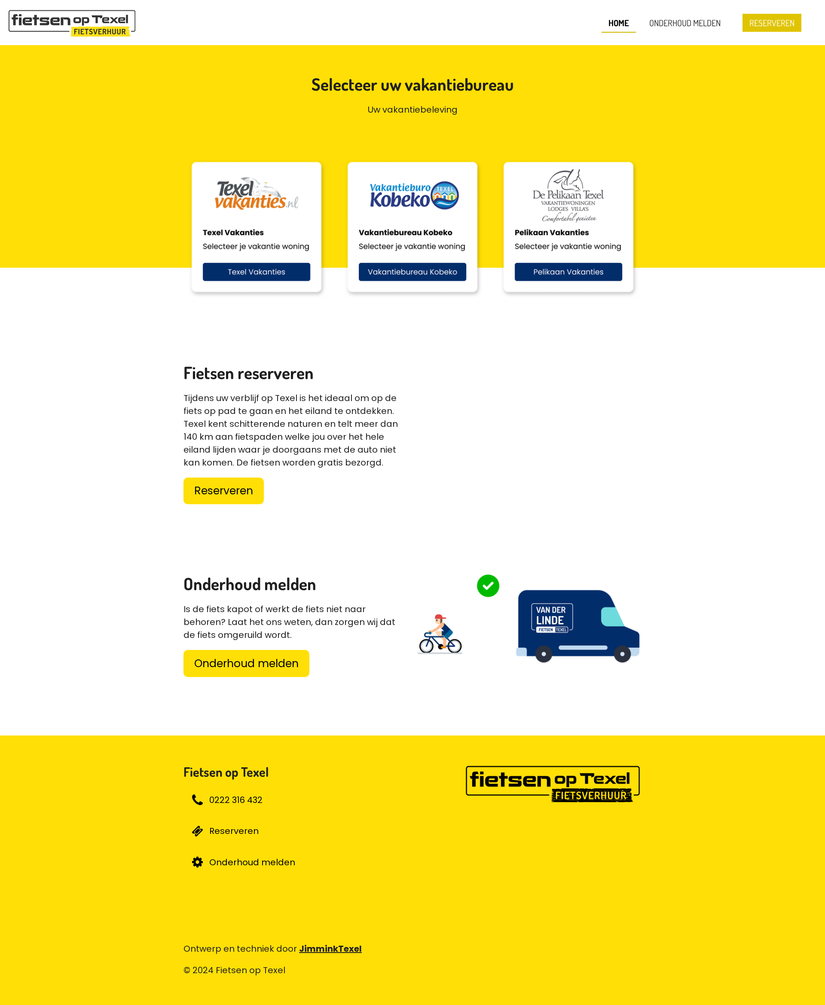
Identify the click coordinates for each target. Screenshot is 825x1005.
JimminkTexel (330, 949)
